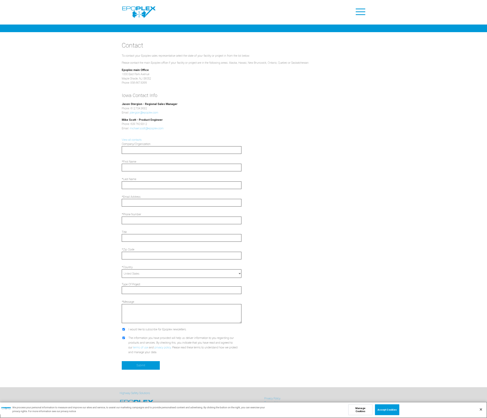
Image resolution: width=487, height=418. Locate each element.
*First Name (129, 161)
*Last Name (129, 179)
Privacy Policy (272, 398)
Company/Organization (136, 144)
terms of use (140, 347)
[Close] (481, 409)
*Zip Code (128, 249)
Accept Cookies (387, 409)
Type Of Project (131, 284)
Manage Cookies (360, 410)
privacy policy (162, 347)
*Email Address (131, 197)
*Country (127, 267)
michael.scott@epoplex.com (147, 128)
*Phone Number (131, 214)
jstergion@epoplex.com (144, 112)
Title (124, 232)
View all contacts (132, 139)
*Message (128, 302)
